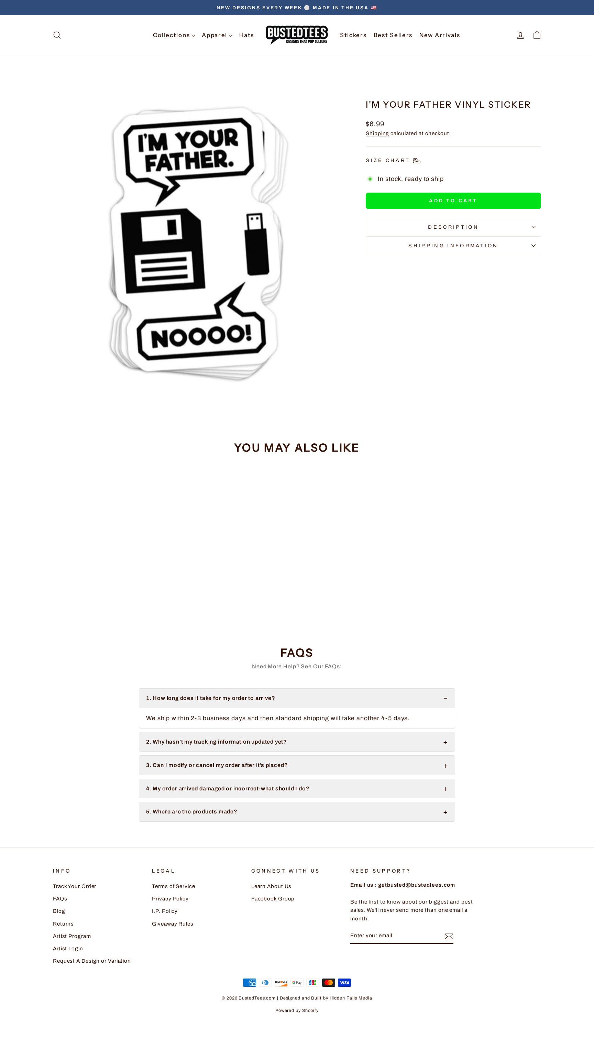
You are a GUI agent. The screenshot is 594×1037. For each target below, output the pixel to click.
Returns (63, 924)
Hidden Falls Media (351, 998)
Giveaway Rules (173, 924)
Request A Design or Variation (92, 961)
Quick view (111, 578)
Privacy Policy (170, 898)
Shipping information (453, 245)
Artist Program (72, 936)
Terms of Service (173, 886)
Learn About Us (271, 886)
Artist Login (68, 948)
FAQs (60, 898)
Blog (59, 911)
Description (453, 227)
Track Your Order (74, 886)
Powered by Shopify (297, 1010)
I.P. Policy (165, 911)
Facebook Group (273, 898)
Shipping (377, 133)
